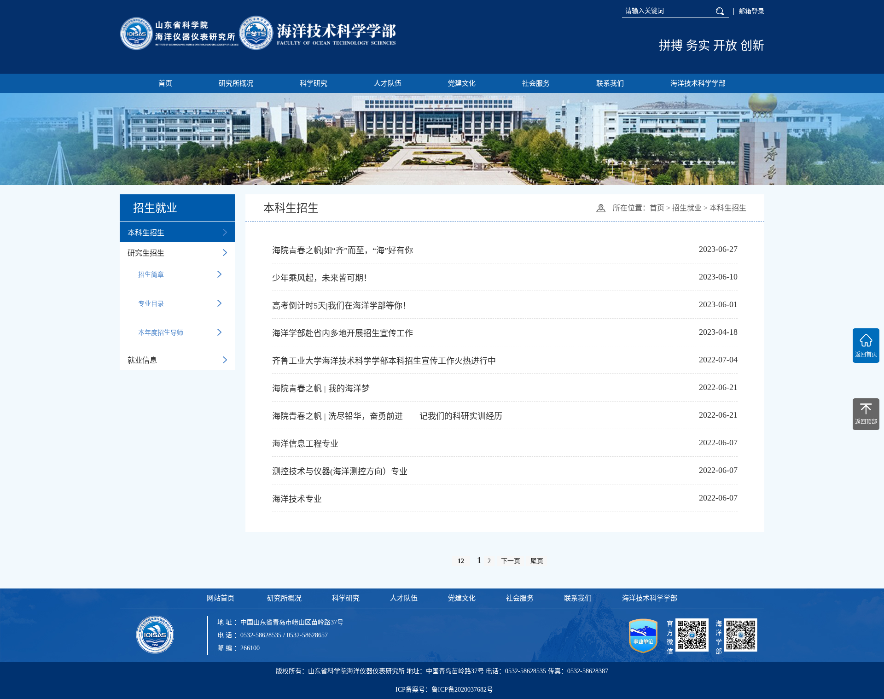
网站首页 (220, 598)
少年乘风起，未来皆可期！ (322, 278)
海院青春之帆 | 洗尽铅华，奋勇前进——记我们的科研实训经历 (387, 416)
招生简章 (151, 274)
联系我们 (610, 83)
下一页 (510, 561)
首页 (165, 83)
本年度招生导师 (160, 332)
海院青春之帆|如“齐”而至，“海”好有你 (342, 250)
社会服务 (536, 83)
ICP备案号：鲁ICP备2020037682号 (444, 689)
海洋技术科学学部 (698, 83)
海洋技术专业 (297, 499)
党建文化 (462, 83)
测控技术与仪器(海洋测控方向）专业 (339, 471)
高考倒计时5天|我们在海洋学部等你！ (341, 305)
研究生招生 (146, 253)
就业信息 (142, 360)
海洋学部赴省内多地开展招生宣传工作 (342, 333)
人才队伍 (387, 83)
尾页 (536, 561)
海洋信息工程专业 (305, 444)
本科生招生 (146, 233)
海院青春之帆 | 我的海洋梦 (321, 388)
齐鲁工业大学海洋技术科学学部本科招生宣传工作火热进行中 (384, 361)
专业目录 (151, 303)
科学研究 (313, 83)
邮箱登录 (751, 11)
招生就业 (687, 208)
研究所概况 (236, 83)
